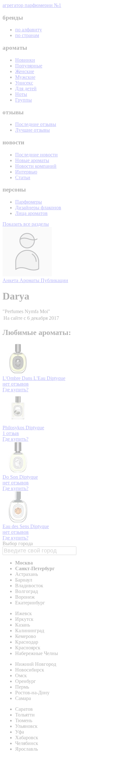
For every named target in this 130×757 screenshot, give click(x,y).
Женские (24, 71)
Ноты (21, 94)
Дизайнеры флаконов (38, 207)
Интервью (26, 171)
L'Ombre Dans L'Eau (25, 378)
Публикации (54, 280)
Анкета (11, 280)
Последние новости (36, 154)
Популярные (28, 65)
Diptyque (56, 378)
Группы (23, 100)
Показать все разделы (26, 224)
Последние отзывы (35, 124)
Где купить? (15, 389)
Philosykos (14, 427)
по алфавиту (28, 29)
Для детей (26, 88)
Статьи (22, 177)
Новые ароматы (32, 160)
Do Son (11, 477)
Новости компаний (35, 166)
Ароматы (30, 280)
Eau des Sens (16, 526)
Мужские (25, 77)
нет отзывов (16, 384)
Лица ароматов (31, 213)
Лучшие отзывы (32, 130)
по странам (27, 35)
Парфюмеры (28, 202)
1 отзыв (11, 433)
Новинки (25, 60)
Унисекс (24, 82)
